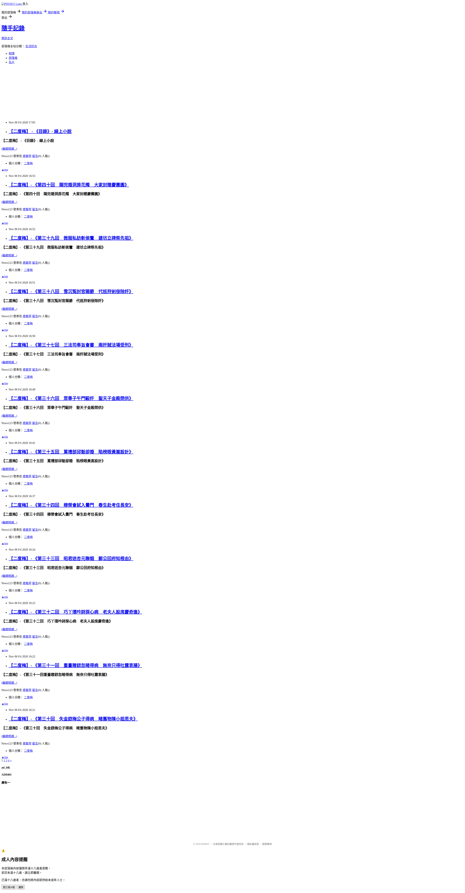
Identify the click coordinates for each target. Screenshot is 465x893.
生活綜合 (31, 46)
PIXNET (205, 844)
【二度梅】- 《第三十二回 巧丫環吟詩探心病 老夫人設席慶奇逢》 (75, 612)
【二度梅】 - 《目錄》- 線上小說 (40, 131)
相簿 (12, 53)
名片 (12, 62)
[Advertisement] (110, 92)
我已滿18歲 (9, 887)
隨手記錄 (13, 28)
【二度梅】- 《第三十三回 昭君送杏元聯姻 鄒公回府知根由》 (71, 558)
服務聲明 (267, 844)
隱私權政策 (253, 844)
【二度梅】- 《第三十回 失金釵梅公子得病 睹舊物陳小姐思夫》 (73, 719)
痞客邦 (27, 156)
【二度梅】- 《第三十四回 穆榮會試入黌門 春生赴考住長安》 (71, 505)
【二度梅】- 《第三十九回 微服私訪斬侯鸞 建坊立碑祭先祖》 (71, 238)
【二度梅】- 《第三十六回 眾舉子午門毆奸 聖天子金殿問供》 (71, 398)
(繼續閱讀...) (9, 148)
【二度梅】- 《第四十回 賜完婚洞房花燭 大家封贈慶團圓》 (69, 184)
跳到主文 (7, 38)
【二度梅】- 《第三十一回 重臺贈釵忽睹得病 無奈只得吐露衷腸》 (75, 665)
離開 (21, 887)
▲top (4, 169)
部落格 (13, 57)
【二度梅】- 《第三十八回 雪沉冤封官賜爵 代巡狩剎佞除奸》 (71, 291)
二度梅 (28, 163)
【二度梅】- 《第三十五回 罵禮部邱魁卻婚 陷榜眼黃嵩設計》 (71, 451)
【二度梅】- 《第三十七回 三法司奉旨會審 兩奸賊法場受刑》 (71, 345)
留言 (35, 156)
